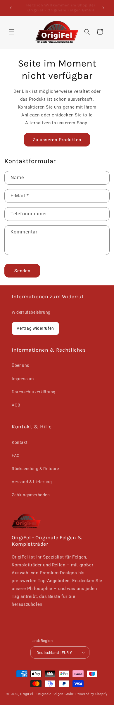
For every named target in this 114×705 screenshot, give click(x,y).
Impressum (23, 378)
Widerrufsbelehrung (31, 312)
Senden (22, 270)
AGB (16, 405)
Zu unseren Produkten (57, 139)
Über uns (20, 365)
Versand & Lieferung (32, 481)
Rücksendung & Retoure (35, 468)
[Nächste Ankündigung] (103, 7)
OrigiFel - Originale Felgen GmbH (47, 694)
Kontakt (19, 442)
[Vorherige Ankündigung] (10, 7)
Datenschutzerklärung (34, 392)
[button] (11, 31)
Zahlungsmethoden (31, 495)
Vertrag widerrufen (35, 328)
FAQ (16, 455)
